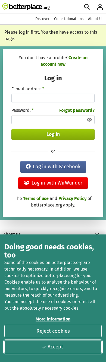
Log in (53, 134)
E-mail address (27, 88)
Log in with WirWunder (57, 183)
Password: (22, 110)
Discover (42, 19)
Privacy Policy (72, 198)
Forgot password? (77, 110)
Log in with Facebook (56, 167)
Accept (55, 347)
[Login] (100, 7)
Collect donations (68, 19)
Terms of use (36, 198)
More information (53, 319)
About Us (95, 19)
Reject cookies (53, 331)
